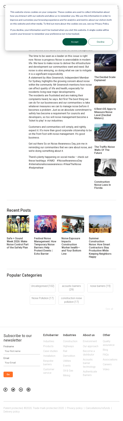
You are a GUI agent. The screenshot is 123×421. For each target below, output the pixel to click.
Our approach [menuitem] (90, 346)
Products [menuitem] (48, 346)
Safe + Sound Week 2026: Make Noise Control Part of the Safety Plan (18, 243)
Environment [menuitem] (90, 341)
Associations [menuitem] (110, 359)
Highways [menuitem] (68, 346)
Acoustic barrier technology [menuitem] (89, 363)
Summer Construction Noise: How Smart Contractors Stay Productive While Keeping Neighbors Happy (100, 247)
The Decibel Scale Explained (104, 79)
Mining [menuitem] (66, 375)
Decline (100, 41)
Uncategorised (42, 286)
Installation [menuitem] (49, 355)
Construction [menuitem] (70, 341)
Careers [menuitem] (107, 364)
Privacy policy (75, 408)
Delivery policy (12, 411)
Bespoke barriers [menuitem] (48, 362)
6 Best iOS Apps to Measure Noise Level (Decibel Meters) (105, 113)
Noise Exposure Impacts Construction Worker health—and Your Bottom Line (71, 246)
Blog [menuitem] (105, 349)
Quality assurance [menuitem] (109, 343)
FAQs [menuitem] (106, 354)
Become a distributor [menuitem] (89, 353)
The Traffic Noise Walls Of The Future (104, 149)
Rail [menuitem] (65, 351)
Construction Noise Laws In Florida (102, 184)
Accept (74, 41)
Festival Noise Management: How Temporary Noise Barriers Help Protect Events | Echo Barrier (45, 246)
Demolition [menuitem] (69, 355)
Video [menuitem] (106, 369)
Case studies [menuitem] (50, 351)
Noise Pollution (43, 298)
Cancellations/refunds (98, 408)
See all (109, 308)
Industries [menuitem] (48, 341)
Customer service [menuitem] (48, 371)
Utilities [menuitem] (67, 360)
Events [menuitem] (67, 365)
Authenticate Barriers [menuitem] (90, 373)
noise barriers (100, 286)
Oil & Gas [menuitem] (68, 370)
